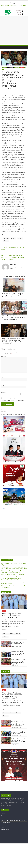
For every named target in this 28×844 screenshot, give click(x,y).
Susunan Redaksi (5, 829)
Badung (4, 67)
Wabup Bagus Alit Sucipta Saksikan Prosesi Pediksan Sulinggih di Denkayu (12, 615)
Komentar (4, 356)
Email (3, 385)
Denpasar (17, 67)
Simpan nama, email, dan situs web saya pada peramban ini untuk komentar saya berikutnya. (12, 399)
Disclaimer (3, 815)
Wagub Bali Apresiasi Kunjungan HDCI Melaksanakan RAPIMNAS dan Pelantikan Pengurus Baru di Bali (13, 340)
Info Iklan (3, 818)
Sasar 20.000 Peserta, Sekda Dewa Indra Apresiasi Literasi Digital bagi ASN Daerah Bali (13, 294)
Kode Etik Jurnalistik (5, 822)
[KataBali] (2, 47)
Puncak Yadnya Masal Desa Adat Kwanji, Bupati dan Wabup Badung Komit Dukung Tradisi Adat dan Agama (18, 644)
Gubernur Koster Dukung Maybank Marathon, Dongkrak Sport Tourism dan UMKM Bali (18, 653)
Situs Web (3, 392)
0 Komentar (19, 90)
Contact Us (3, 813)
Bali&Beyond (10, 67)
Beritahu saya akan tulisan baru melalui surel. (14, 414)
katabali (13, 90)
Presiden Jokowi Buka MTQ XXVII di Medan (12, 248)
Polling (2, 827)
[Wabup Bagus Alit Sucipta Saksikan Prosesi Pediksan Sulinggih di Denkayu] (14, 595)
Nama (3, 377)
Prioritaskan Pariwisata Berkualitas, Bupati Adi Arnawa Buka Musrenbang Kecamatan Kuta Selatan (13, 317)
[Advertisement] (14, 30)
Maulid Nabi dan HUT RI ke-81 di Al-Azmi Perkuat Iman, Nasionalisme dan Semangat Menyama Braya (18, 661)
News (22, 67)
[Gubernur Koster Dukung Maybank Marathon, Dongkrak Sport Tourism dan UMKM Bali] (6, 651)
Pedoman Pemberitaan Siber (8, 825)
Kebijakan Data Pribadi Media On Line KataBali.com (13, 820)
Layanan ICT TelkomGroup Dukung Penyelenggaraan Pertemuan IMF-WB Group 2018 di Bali (12, 258)
